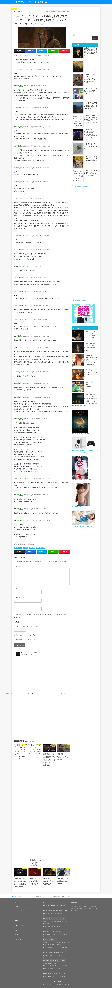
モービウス (46, 957)
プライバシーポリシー (56, 981)
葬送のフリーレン (53, 976)
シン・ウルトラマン (48, 929)
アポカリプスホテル (48, 915)
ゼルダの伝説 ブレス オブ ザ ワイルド (52, 934)
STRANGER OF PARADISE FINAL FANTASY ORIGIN (55, 910)
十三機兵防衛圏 (47, 963)
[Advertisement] (85, 20)
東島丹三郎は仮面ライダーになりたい (52, 968)
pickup (26, 547)
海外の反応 (63, 973)
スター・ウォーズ (59, 929)
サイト (16, 606)
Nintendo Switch (55, 905)
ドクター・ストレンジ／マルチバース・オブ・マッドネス (56, 942)
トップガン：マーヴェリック (50, 939)
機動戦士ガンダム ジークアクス (51, 973)
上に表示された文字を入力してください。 (27, 626)
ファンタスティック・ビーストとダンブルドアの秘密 (55, 947)
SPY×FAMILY (47, 908)
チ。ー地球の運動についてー (50, 936)
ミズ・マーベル (54, 950)
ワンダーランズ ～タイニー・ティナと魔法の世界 (54, 960)
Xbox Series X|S (58, 913)
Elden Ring (46, 905)
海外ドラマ (14, 9)
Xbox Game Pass (48, 913)
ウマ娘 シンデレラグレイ (49, 918)
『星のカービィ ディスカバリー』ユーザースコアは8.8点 (90, 384)
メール (17, 597)
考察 (45, 976)
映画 (16, 930)
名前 (16, 589)
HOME (14, 896)
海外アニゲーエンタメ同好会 (30, 2)
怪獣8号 (55, 963)
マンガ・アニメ (19, 925)
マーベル (32, 547)
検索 (73, 35)
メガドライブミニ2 (48, 952)
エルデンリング (61, 918)
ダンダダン (66, 934)
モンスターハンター (59, 952)
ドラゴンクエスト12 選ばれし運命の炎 (52, 944)
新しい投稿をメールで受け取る (25, 640)
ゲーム (16, 915)
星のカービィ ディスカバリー (50, 965)
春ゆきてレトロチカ (64, 965)
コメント (17, 566)
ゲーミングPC (19, 911)
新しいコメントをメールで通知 (25, 635)
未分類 (16, 935)
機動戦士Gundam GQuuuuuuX (50, 971)
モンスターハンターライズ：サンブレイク (53, 955)
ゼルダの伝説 (57, 931)
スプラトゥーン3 (47, 931)
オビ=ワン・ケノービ (48, 921)
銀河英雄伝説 (62, 976)
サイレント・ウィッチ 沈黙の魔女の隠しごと (53, 926)
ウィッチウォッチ (59, 915)
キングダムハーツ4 (48, 923)
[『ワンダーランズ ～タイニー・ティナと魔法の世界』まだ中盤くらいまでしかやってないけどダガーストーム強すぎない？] (56, 694)
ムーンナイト (41, 547)
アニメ (16, 906)
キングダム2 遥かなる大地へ (62, 921)
